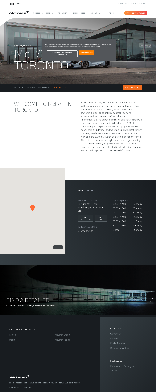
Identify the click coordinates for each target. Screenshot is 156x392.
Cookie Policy (15, 383)
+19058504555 (85, 231)
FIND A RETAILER (60, 88)
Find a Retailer (117, 343)
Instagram (129, 366)
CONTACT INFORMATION (38, 88)
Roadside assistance (120, 348)
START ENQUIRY (132, 87)
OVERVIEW (18, 88)
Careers (12, 334)
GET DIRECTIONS (86, 218)
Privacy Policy (50, 383)
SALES (80, 190)
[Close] (112, 41)
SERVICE (89, 190)
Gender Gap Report (32, 383)
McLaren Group (62, 334)
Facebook (115, 366)
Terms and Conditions (69, 383)
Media (12, 339)
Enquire (114, 338)
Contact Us (116, 333)
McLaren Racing (62, 339)
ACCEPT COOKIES (86, 52)
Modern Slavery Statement (21, 387)
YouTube (114, 370)
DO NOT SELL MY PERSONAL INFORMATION (62, 53)
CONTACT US (101, 218)
